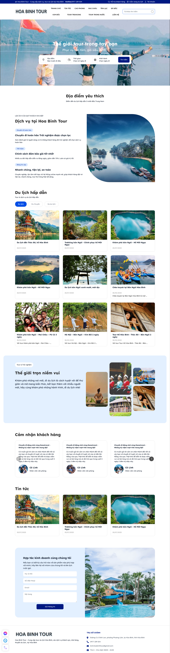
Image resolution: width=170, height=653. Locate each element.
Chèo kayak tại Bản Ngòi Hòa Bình (129, 287)
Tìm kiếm (123, 60)
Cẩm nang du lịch (136, 2)
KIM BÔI (56, 15)
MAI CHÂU (92, 8)
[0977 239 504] (5, 648)
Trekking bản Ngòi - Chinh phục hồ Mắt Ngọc (83, 243)
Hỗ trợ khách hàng (118, 2)
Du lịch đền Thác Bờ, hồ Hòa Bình (32, 242)
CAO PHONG (80, 8)
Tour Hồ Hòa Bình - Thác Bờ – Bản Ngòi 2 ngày (132, 335)
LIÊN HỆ (115, 15)
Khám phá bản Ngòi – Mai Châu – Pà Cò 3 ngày (37, 335)
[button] (151, 459)
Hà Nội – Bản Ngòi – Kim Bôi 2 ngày (82, 334)
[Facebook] (5, 633)
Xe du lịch (52, 204)
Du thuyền (35, 204)
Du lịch (21, 204)
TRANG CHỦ (56, 8)
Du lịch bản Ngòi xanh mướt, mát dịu (82, 287)
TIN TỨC (67, 8)
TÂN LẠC (103, 8)
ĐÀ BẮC (114, 8)
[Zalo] (5, 641)
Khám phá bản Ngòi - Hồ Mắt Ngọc (129, 242)
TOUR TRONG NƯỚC (97, 15)
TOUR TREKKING (74, 15)
